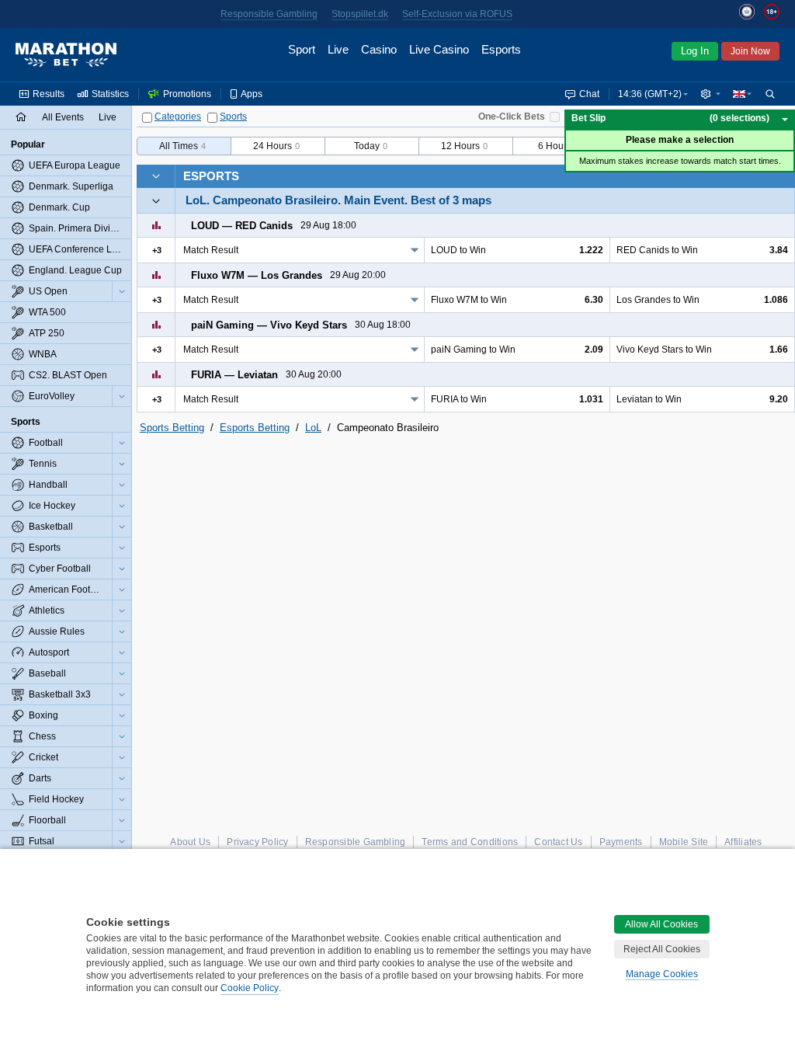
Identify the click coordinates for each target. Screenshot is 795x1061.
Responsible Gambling (269, 14)
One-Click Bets (511, 116)
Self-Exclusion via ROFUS (457, 14)
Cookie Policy (249, 988)
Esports (211, 176)
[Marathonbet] (66, 55)
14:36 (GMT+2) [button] (650, 94)
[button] (710, 94)
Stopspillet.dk (360, 14)
